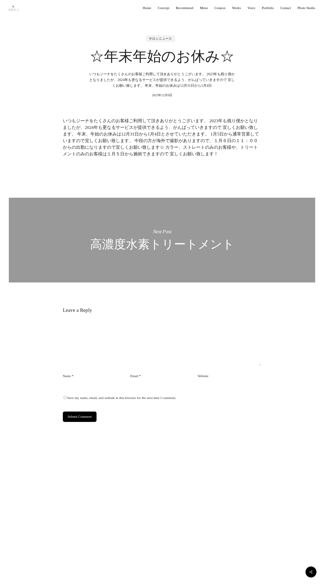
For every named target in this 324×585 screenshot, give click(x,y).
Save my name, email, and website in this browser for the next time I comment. (121, 398)
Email (135, 376)
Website (203, 376)
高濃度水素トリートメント (162, 240)
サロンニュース (160, 38)
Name (68, 376)
